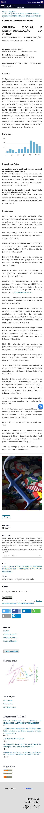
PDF (6, 517)
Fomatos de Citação (10, 556)
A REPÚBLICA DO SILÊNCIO (13, 739)
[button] (6, 611)
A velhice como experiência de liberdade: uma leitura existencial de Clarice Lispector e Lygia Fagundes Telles (22, 731)
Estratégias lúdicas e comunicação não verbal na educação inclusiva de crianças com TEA (22, 745)
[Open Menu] (2, 6)
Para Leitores (7, 700)
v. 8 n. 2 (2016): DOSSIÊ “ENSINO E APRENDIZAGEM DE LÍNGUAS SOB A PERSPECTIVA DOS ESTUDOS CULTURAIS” (21, 15)
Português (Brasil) (10, 638)
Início (4, 11)
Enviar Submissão (11, 651)
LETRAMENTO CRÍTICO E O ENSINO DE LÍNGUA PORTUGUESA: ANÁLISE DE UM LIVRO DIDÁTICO (22, 753)
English (6, 631)
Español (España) (9, 634)
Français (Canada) (10, 641)
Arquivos (12, 11)
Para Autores (7, 704)
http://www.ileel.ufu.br (22, 292)
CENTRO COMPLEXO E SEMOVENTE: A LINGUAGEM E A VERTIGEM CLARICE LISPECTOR (22, 722)
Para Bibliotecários (9, 707)
